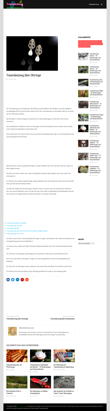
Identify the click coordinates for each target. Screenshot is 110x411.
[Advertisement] (55, 21)
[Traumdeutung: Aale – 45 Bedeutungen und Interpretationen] (83, 80)
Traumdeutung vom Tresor (15, 234)
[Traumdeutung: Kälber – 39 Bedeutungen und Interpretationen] (83, 91)
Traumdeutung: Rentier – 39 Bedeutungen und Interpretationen (95, 57)
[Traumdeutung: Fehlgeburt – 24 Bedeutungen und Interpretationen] (83, 167)
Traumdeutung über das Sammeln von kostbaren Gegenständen (26, 231)
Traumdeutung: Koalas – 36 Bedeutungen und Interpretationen (96, 117)
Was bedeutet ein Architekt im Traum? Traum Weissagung (64, 392)
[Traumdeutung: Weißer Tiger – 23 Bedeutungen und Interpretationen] (83, 154)
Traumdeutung (94, 4)
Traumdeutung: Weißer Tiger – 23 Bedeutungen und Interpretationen (95, 157)
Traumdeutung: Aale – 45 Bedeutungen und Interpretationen (96, 82)
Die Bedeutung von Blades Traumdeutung (39, 392)
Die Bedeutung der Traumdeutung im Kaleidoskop (64, 366)
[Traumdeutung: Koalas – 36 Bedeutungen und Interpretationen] (83, 115)
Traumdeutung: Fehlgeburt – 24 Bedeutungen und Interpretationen (95, 169)
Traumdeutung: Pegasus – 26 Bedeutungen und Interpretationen (95, 144)
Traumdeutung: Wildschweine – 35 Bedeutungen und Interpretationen (95, 105)
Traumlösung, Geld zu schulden (16, 223)
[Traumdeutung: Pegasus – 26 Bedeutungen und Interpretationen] (83, 141)
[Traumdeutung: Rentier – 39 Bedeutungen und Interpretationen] (83, 54)
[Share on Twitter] (13, 279)
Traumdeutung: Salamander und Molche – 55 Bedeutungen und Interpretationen (40, 367)
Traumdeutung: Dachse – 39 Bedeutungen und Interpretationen (95, 70)
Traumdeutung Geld (12, 228)
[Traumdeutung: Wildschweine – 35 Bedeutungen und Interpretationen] (83, 102)
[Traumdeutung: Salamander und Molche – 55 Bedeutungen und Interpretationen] (83, 126)
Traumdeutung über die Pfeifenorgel (14, 366)
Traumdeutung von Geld (14, 226)
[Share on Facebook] (8, 279)
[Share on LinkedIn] (17, 279)
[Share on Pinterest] (22, 279)
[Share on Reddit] (27, 279)
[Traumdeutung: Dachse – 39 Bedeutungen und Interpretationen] (83, 67)
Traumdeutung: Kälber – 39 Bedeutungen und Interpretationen (96, 93)
